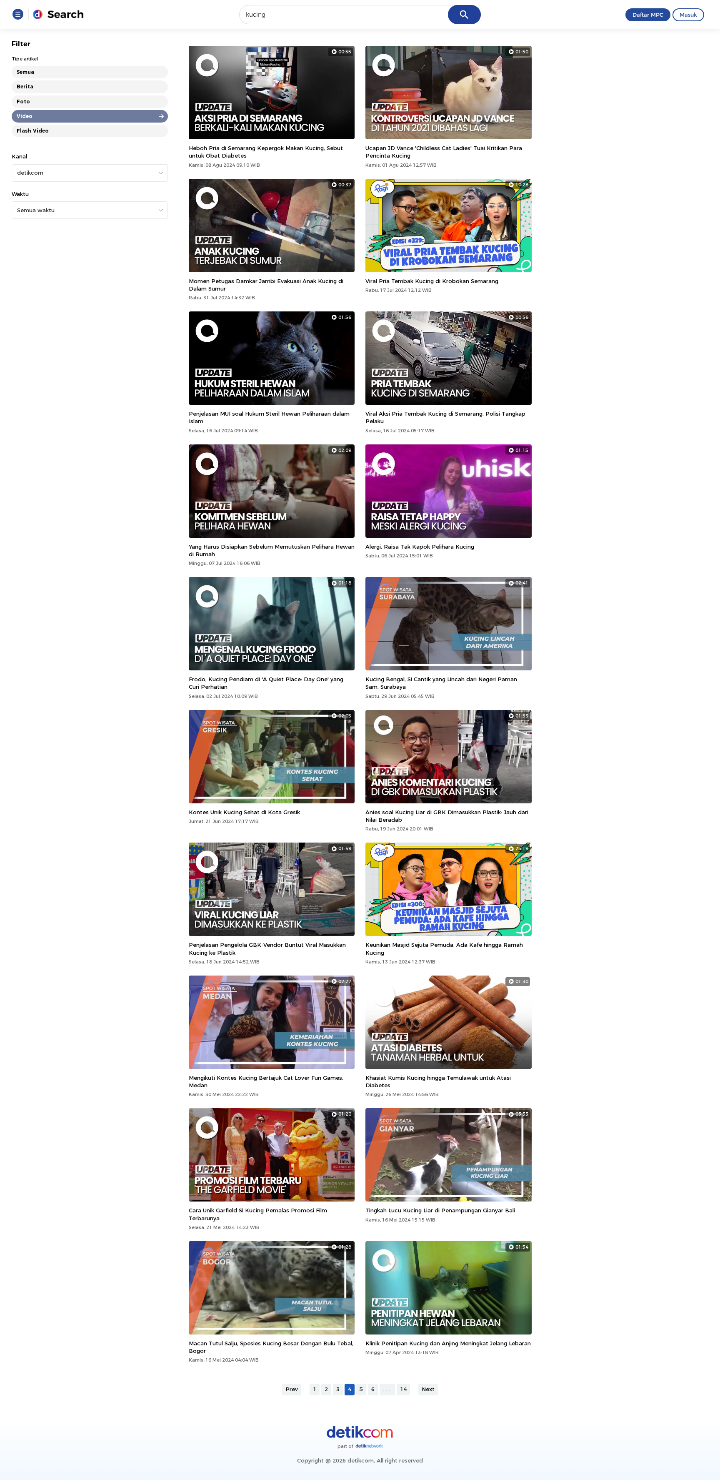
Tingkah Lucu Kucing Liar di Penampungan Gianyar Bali (440, 1210)
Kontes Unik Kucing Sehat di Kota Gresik (244, 812)
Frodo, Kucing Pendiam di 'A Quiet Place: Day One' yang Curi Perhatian (266, 683)
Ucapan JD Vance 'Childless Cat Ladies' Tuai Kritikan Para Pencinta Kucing (443, 152)
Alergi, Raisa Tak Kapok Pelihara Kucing (419, 546)
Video (24, 116)
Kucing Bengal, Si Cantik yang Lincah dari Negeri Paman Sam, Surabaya (441, 683)
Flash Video (33, 131)
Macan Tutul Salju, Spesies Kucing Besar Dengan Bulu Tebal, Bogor (271, 1347)
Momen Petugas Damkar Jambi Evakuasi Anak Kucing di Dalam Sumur (266, 285)
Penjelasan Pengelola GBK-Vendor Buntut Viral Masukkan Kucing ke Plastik (267, 948)
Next (428, 1389)
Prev (291, 1389)
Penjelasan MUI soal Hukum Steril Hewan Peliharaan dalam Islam (269, 417)
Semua (25, 72)
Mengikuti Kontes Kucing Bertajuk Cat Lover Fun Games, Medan (266, 1081)
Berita (25, 86)
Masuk (688, 14)
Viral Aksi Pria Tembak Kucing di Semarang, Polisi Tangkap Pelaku (445, 417)
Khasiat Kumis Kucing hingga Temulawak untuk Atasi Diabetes (438, 1081)
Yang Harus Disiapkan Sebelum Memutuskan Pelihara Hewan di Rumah (272, 550)
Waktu (20, 194)
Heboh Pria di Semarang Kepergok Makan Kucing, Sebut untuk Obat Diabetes (266, 152)
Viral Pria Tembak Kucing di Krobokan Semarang (431, 281)
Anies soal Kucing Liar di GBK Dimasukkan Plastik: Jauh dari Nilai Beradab (446, 816)
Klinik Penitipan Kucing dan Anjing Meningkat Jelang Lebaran (448, 1343)
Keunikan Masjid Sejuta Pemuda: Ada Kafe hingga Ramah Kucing (444, 948)
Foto (23, 101)
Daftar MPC (647, 14)
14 (403, 1389)
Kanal (19, 156)
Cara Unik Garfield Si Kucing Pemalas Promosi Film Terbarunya (258, 1214)
